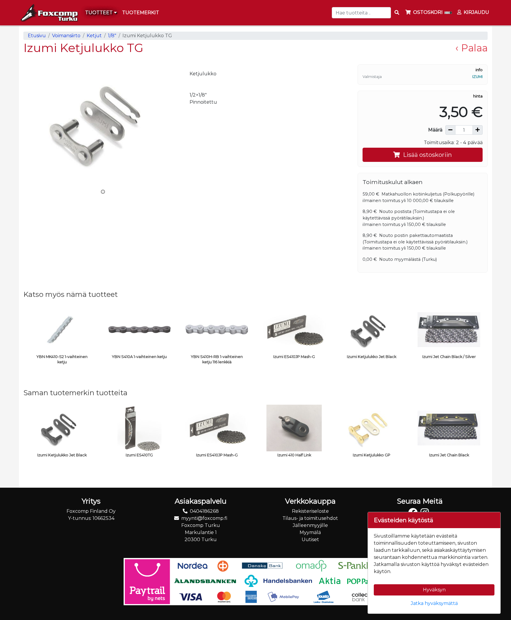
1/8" (112, 35)
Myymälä (310, 532)
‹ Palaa (471, 48)
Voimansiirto (66, 35)
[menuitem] (141, 13)
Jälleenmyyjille (310, 525)
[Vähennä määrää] (450, 130)
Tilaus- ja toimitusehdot (310, 518)
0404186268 (204, 511)
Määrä (435, 130)
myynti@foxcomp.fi (204, 518)
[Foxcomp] (48, 12)
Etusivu (37, 35)
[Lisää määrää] (477, 130)
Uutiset (310, 539)
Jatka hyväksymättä (434, 603)
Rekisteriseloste (310, 511)
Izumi (477, 76)
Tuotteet (99, 12)
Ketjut (94, 35)
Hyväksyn (434, 590)
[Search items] (397, 12)
